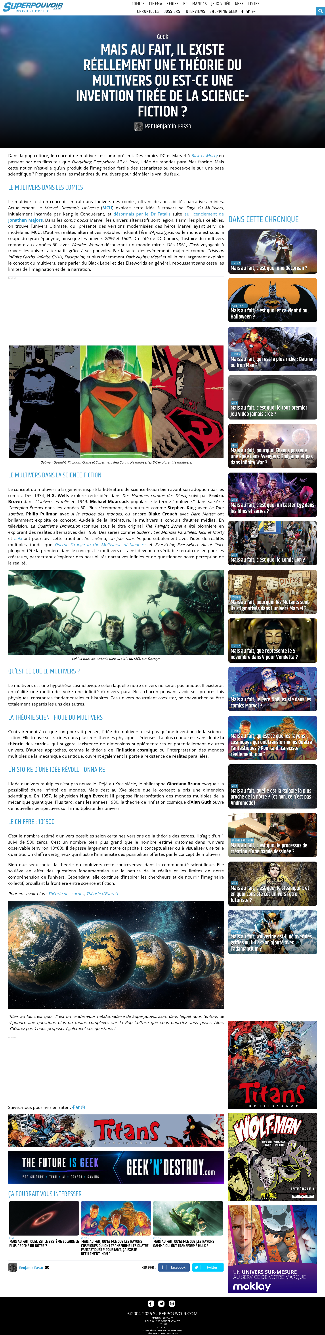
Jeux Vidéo (221, 3)
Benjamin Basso (172, 126)
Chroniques (148, 11)
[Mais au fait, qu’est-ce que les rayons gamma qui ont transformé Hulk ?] (188, 1218)
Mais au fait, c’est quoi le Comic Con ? (268, 560)
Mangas (199, 3)
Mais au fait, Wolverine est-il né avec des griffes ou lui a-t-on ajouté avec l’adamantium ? (271, 943)
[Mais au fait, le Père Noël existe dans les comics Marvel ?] (272, 689)
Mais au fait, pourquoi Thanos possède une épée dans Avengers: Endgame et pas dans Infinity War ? (272, 456)
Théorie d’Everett (102, 893)
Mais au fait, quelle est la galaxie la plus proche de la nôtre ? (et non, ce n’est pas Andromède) (271, 797)
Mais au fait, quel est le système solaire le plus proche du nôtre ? (44, 1244)
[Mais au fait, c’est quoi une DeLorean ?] (272, 251)
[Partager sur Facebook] (174, 1267)
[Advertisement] (116, 308)
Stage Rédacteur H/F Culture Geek (162, 1330)
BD (185, 3)
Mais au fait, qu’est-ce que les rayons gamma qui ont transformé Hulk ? (183, 1244)
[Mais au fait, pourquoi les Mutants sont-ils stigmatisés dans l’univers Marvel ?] (272, 592)
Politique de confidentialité (162, 1321)
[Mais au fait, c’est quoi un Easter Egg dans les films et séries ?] (272, 495)
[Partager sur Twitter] (208, 1267)
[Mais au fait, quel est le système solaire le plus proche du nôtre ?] (44, 1218)
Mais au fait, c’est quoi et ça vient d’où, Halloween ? (270, 314)
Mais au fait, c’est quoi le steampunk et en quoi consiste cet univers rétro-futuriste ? (270, 894)
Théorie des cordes (66, 893)
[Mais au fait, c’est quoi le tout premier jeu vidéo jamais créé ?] (272, 397)
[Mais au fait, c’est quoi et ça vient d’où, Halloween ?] (272, 300)
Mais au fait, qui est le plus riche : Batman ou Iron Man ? (273, 362)
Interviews (195, 11)
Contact (162, 1327)
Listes (254, 3)
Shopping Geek (224, 11)
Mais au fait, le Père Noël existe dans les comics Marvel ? (271, 703)
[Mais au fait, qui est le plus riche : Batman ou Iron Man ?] (272, 349)
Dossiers (172, 11)
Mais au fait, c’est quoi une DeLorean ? (269, 268)
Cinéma (155, 3)
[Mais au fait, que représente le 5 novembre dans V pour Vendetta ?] (272, 640)
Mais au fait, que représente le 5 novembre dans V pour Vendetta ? (264, 654)
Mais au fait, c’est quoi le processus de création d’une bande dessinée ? (269, 848)
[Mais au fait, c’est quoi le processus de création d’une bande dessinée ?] (272, 835)
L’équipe (162, 1324)
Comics (138, 3)
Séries (173, 3)
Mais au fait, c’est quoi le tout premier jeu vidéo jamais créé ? (269, 411)
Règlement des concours (162, 1333)
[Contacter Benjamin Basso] (47, 1267)
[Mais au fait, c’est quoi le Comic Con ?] (272, 543)
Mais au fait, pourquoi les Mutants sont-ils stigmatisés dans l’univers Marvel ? (270, 605)
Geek (239, 3)
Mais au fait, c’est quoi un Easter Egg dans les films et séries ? (272, 508)
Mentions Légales (162, 1318)
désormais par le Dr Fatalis (141, 214)
